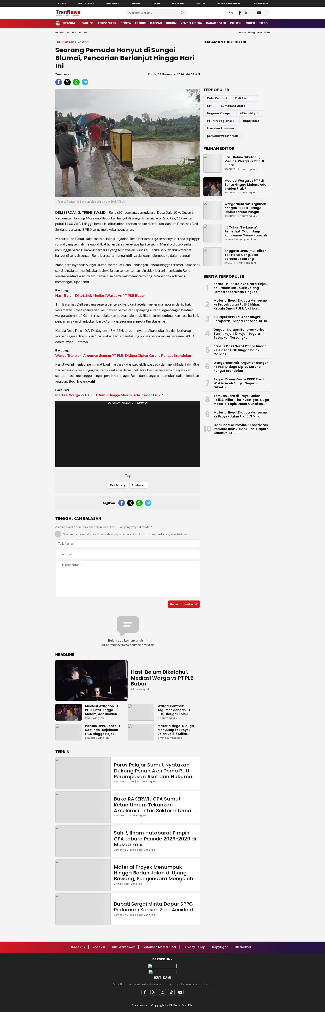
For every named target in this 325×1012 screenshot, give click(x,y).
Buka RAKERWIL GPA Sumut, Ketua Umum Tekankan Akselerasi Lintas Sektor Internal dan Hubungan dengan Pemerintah (153, 810)
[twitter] (153, 992)
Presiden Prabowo (220, 128)
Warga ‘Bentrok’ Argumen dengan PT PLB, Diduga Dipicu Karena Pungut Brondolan (123, 355)
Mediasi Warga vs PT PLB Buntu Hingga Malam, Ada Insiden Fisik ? (109, 395)
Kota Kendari (217, 98)
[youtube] (180, 992)
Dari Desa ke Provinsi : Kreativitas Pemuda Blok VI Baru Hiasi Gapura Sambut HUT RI (241, 429)
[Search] (182, 13)
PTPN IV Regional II (221, 121)
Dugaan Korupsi (219, 113)
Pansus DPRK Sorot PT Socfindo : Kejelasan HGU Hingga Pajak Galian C (102, 732)
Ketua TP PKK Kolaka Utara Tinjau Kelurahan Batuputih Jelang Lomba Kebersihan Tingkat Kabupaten (240, 290)
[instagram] (162, 992)
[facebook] (144, 992)
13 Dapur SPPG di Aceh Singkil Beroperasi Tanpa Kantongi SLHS (240, 319)
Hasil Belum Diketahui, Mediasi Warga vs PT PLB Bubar (100, 295)
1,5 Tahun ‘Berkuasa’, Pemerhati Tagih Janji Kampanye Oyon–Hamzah (245, 231)
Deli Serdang (118, 485)
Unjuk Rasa (251, 121)
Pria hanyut (138, 485)
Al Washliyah (249, 113)
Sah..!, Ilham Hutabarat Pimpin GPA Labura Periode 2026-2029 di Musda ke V (155, 838)
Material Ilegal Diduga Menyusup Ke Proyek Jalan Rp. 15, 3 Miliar (240, 414)
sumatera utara (233, 106)
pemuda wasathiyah (222, 136)
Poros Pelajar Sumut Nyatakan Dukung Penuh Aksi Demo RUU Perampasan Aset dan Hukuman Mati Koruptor (154, 773)
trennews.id (64, 41)
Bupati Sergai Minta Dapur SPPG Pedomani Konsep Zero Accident (153, 907)
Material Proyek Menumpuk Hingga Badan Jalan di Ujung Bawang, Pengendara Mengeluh (153, 873)
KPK (210, 106)
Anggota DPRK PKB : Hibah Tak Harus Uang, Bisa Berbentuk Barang (245, 255)
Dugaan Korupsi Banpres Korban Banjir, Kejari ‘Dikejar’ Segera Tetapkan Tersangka (240, 333)
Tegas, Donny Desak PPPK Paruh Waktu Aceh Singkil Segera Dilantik (239, 383)
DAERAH (83, 41)
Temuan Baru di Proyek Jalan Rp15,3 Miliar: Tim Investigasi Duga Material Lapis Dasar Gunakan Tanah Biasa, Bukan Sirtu (241, 402)
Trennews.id (63, 74)
